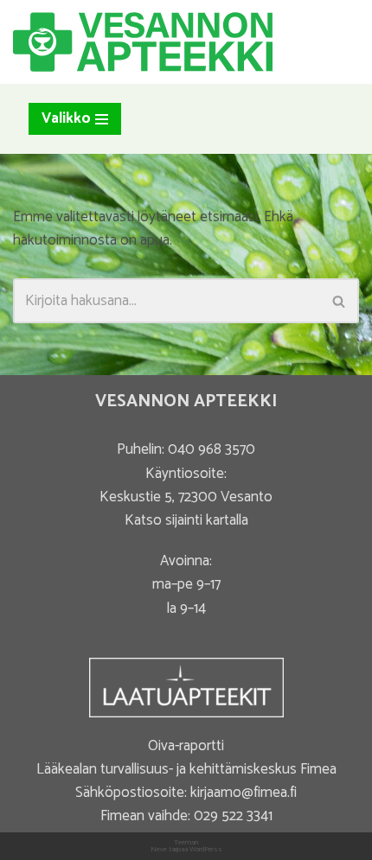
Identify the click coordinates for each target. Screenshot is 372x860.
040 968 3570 (211, 449)
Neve (159, 849)
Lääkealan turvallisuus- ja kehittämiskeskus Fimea (186, 769)
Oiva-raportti (186, 746)
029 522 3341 (233, 816)
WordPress (205, 849)
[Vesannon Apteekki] (143, 42)
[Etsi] (339, 300)
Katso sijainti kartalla (186, 520)
